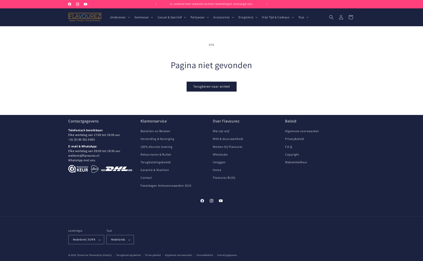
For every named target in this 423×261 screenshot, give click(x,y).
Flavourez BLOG (224, 178)
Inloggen (219, 162)
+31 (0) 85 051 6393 (81, 140)
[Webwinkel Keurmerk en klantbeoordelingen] (78, 169)
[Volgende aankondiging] (267, 4)
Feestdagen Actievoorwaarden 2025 (166, 186)
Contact (146, 178)
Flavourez (83, 255)
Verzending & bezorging (157, 139)
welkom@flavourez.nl (83, 156)
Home (217, 170)
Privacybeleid (294, 139)
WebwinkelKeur (296, 162)
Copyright (292, 154)
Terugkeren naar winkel (211, 86)
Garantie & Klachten (155, 170)
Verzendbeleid (205, 255)
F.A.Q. (289, 147)
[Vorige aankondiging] (156, 4)
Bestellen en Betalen (155, 131)
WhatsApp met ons (81, 160)
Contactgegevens (227, 255)
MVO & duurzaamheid (228, 139)
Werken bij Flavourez (228, 147)
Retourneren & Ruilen (156, 154)
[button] (120, 17)
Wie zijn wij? (221, 131)
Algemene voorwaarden (302, 131)
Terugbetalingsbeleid (156, 162)
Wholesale (220, 154)
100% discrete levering (156, 147)
